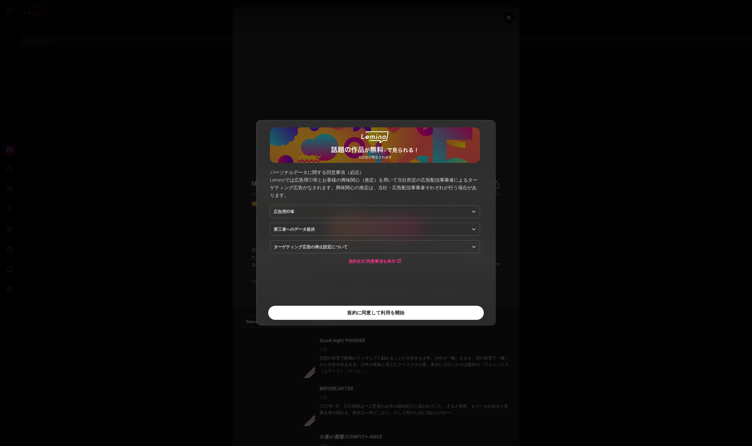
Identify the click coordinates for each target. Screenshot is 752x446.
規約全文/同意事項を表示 (372, 261)
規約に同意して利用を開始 (375, 312)
